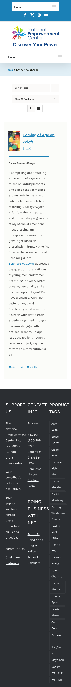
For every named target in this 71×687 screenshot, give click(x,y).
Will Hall (56, 679)
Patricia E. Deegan (56, 641)
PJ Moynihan (57, 657)
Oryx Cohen (55, 625)
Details (33, 367)
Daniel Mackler (56, 484)
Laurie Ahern (55, 612)
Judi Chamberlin (58, 573)
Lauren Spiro (55, 599)
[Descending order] (55, 88)
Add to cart (17, 367)
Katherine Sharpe (57, 586)
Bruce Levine (55, 439)
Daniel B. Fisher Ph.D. (56, 468)
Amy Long (54, 426)
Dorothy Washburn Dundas (58, 513)
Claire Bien (55, 452)
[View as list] (38, 108)
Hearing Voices (56, 560)
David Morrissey (57, 497)
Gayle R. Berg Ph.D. (56, 531)
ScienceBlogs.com (21, 263)
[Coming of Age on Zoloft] (14, 141)
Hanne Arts (55, 547)
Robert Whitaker (57, 669)
